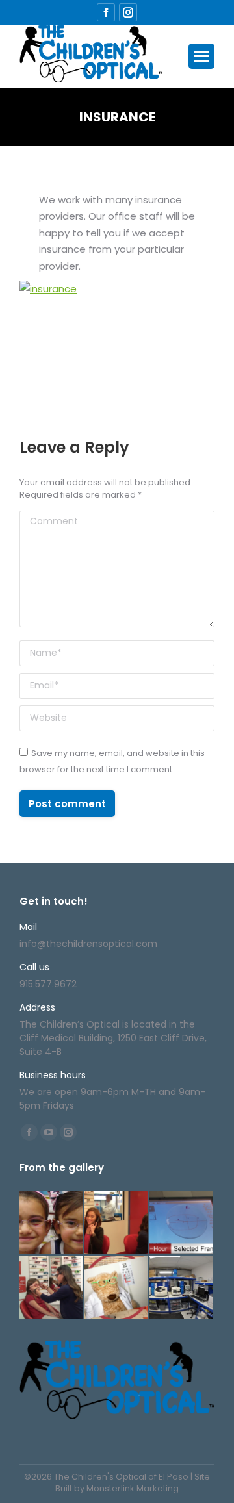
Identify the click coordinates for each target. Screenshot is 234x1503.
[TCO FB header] (52, 1223)
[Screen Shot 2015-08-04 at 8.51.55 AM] (52, 1288)
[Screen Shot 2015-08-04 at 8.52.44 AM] (182, 1223)
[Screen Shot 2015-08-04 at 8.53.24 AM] (117, 1223)
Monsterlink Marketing (132, 1488)
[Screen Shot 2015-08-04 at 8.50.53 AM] (117, 1288)
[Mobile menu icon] (201, 56)
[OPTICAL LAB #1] (182, 1288)
